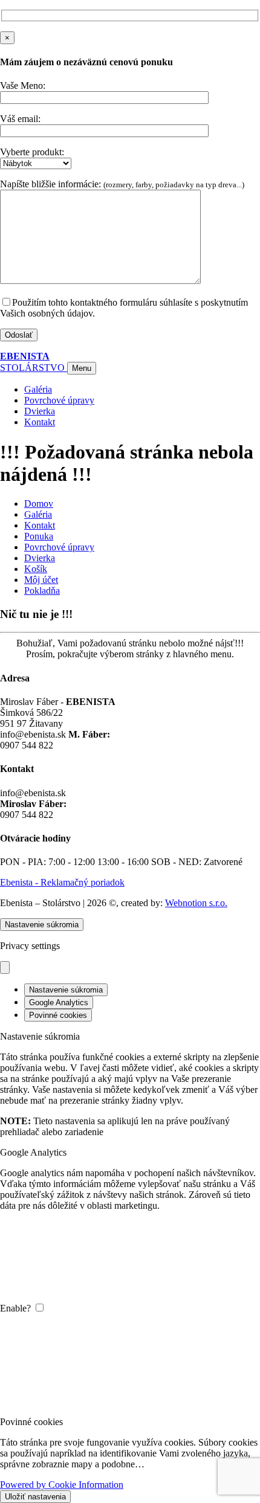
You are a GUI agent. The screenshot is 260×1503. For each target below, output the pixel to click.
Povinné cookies (58, 1015)
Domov (38, 503)
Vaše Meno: (22, 85)
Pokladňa (42, 590)
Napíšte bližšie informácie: (122, 184)
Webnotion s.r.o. (196, 903)
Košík (35, 569)
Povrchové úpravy (59, 547)
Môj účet (41, 579)
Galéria (38, 514)
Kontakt (39, 525)
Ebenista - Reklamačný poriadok (62, 882)
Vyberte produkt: (32, 152)
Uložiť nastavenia (35, 1496)
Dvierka (39, 558)
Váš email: (20, 119)
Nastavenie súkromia (42, 924)
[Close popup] (5, 967)
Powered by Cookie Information (61, 1484)
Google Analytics (58, 1002)
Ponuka (38, 536)
